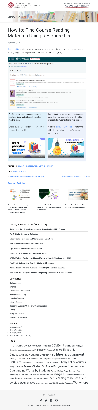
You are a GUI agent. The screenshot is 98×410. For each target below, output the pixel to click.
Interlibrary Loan (65, 359)
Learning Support (46, 166)
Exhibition (44, 354)
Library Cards (38, 362)
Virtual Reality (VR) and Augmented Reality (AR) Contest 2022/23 (37, 268)
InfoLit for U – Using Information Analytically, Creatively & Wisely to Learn (41, 273)
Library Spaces (16, 302)
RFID (47, 378)
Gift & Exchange (32, 359)
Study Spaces (27, 382)
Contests (29, 345)
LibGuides (15, 362)
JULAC (73, 359)
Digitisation (40, 349)
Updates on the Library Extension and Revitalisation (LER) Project (37, 229)
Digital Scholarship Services (26, 350)
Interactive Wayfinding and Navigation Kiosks (28, 253)
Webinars (69, 383)
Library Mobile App (51, 362)
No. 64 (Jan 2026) (16, 330)
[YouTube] (56, 400)
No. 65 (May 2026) (16, 327)
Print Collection (25, 374)
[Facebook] (41, 400)
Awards (13, 287)
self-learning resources (65, 378)
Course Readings (19, 171)
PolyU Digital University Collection (24, 234)
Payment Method (57, 371)
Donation (50, 350)
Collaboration (15, 283)
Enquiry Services (31, 355)
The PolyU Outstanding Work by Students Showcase (32, 263)
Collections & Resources (28, 166)
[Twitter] (45, 400)
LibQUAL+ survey (27, 362)
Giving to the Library (18, 294)
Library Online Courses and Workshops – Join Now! (26, 176)
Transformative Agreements (43, 383)
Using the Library (17, 313)
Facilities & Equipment (67, 354)
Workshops (80, 382)
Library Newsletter (17, 16)
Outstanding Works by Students (30, 370)
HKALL (41, 359)
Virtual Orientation (58, 383)
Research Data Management (36, 378)
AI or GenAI (16, 345)
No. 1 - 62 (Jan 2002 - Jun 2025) (20, 336)
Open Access (76, 366)
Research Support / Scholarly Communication (28, 306)
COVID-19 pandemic (65, 345)
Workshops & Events (18, 317)
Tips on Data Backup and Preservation (26, 248)
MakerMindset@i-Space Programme (45, 366)
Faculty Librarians (17, 358)
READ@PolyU (60, 374)
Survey (12, 310)
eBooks (58, 349)
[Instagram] (51, 400)
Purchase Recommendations (43, 374)
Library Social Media (17, 367)
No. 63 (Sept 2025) (16, 333)
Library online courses (72, 362)
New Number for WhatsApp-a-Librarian (75, 176)
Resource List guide (63, 127)
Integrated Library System (51, 359)
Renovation (20, 378)
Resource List (13, 49)
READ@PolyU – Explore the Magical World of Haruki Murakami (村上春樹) (40, 258)
